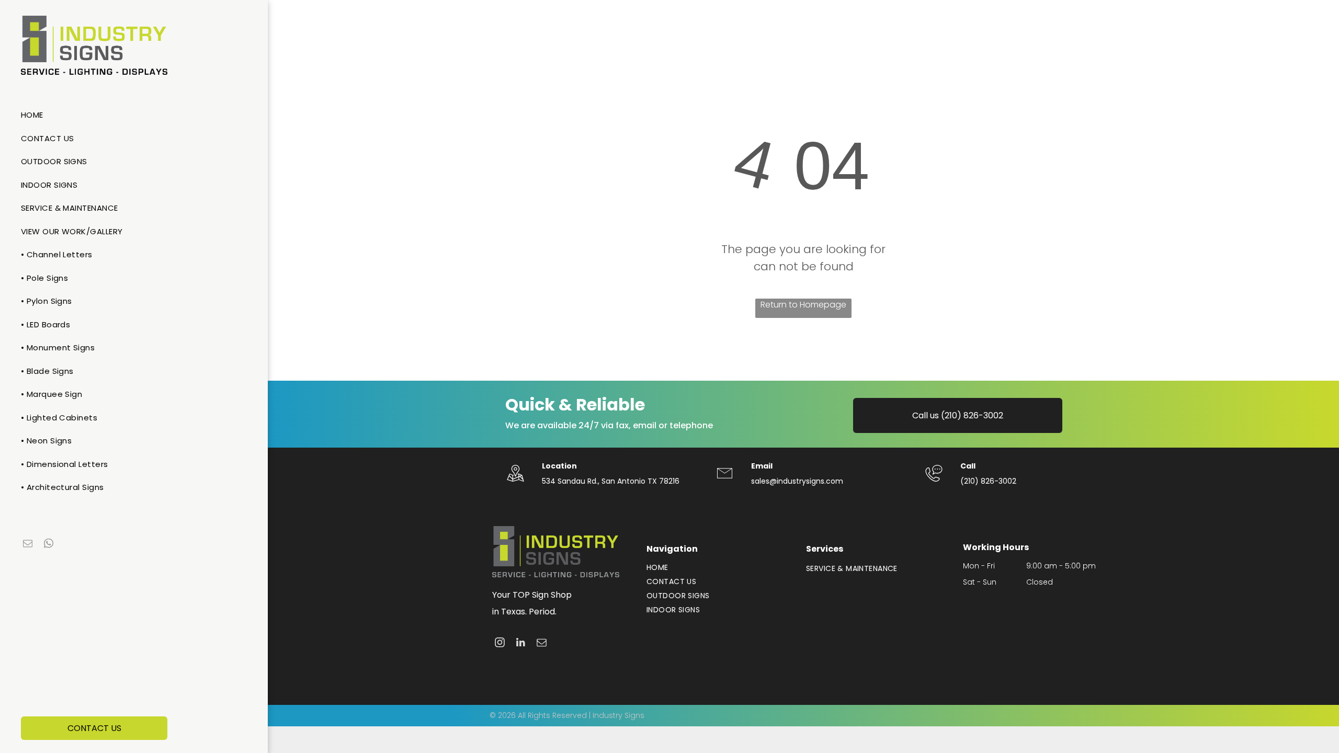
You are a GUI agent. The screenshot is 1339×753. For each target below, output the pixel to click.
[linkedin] (520, 644)
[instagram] (499, 644)
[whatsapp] (48, 545)
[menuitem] (130, 115)
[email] (28, 545)
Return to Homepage (803, 305)
